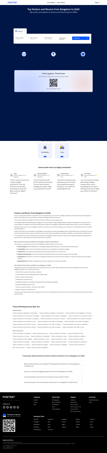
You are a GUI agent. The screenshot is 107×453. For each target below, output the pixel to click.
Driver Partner (61, 2)
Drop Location (33, 38)
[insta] (11, 407)
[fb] (4, 407)
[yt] (18, 407)
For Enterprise (51, 2)
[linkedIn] (14, 407)
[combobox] (20, 39)
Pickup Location (19, 38)
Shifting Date (62, 38)
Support (97, 2)
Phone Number (48, 38)
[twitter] (7, 407)
